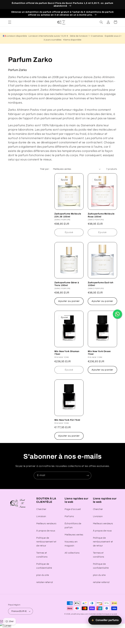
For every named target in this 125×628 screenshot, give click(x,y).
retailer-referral (44, 582)
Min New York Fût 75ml (67, 420)
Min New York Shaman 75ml (66, 352)
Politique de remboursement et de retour (46, 542)
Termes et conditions (41, 555)
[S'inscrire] (87, 475)
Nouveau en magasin (71, 544)
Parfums (69, 516)
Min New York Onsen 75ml (99, 352)
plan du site (42, 575)
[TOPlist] (5, 625)
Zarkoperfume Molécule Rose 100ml (101, 215)
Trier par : (45, 169)
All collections (72, 553)
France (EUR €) (19, 611)
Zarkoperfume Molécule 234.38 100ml (67, 215)
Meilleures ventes (74, 535)
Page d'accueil (73, 509)
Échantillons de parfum (73, 525)
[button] (9, 22)
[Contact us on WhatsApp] (117, 314)
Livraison (41, 516)
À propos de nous (45, 531)
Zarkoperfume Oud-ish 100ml (100, 283)
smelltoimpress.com (79, 614)
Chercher (41, 509)
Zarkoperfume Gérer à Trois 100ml (66, 283)
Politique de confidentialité (44, 566)
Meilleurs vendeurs (46, 523)
